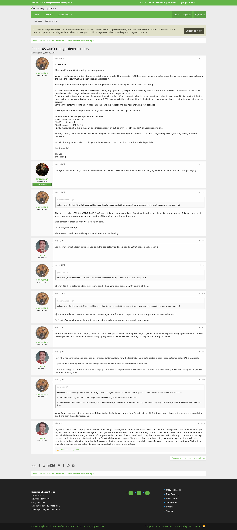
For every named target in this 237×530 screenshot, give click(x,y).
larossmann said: (64, 199)
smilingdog (37, 53)
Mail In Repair (172, 498)
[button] (71, 14)
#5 (203, 265)
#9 (203, 380)
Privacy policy (181, 526)
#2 (203, 164)
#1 (203, 58)
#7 (203, 327)
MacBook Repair (173, 490)
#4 (203, 241)
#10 (202, 423)
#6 (203, 293)
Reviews (169, 506)
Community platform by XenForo (58, 526)
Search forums (51, 21)
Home (36, 14)
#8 (203, 352)
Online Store (171, 502)
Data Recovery (172, 494)
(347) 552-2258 (188, 2)
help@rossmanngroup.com (59, 2)
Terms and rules (166, 526)
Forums (49, 14)
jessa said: (61, 272)
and (69, 450)
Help (191, 526)
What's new (63, 14)
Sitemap (169, 511)
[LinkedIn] (49, 465)
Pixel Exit (100, 526)
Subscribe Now (193, 30)
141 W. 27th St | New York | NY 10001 (158, 2)
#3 (203, 192)
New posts (38, 21)
